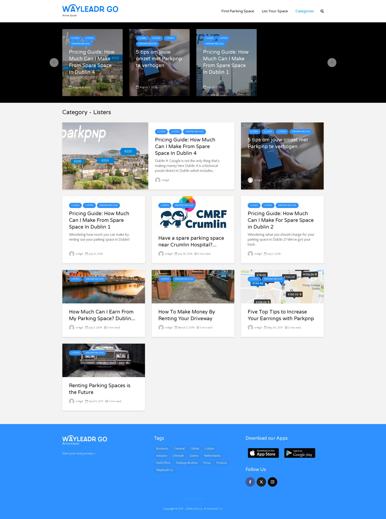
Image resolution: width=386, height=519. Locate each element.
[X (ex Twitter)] (261, 482)
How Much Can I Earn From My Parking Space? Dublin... (102, 315)
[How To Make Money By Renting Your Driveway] (193, 286)
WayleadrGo (164, 470)
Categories (305, 11)
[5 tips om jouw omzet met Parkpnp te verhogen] (282, 156)
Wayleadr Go (215, 508)
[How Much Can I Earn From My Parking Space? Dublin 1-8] (103, 286)
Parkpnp (198, 508)
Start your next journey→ (79, 453)
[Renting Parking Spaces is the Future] (103, 360)
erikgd (165, 180)
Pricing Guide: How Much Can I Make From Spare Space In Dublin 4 (91, 62)
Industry (161, 456)
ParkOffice (163, 463)
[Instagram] (272, 482)
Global (142, 38)
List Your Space (275, 11)
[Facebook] (250, 482)
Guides (75, 38)
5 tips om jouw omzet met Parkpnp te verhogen (159, 58)
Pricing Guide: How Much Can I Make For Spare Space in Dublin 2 (281, 220)
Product (221, 463)
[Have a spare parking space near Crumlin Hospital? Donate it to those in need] (193, 213)
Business (162, 448)
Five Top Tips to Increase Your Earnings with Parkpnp (281, 315)
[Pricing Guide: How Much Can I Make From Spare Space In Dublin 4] (105, 156)
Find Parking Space (237, 11)
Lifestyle (178, 456)
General (179, 448)
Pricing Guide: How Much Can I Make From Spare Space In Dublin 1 (225, 62)
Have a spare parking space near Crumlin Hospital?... (191, 241)
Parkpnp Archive (80, 44)
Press (207, 463)
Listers (89, 38)
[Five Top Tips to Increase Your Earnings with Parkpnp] (282, 286)
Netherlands (212, 456)
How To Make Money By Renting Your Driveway (186, 315)
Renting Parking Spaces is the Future (99, 389)
